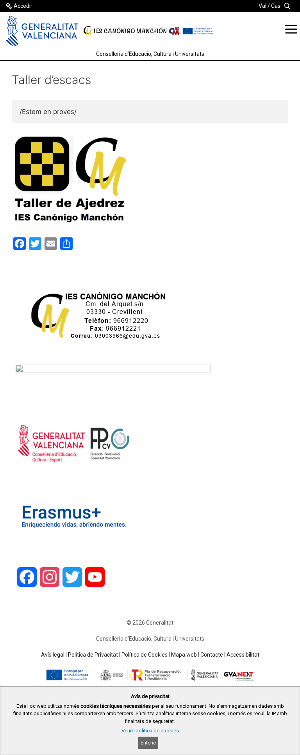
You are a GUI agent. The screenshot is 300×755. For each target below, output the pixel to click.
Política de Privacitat (93, 655)
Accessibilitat (243, 655)
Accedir (23, 6)
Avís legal (52, 655)
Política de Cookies (144, 655)
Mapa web (184, 655)
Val (262, 6)
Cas (275, 6)
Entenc (148, 743)
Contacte (211, 655)
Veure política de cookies (150, 731)
